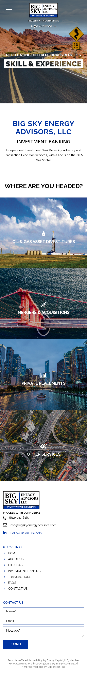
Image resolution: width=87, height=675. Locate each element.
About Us (15, 559)
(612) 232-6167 (44, 26)
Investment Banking (24, 571)
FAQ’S (12, 583)
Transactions (19, 577)
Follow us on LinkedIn (26, 533)
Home (12, 553)
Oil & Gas (15, 565)
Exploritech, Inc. (57, 667)
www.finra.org (24, 663)
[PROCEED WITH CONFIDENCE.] (21, 500)
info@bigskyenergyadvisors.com (32, 525)
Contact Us (18, 588)
